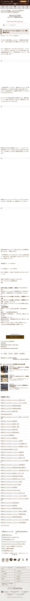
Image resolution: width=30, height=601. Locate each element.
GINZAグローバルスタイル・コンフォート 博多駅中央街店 (13, 514)
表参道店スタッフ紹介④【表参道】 (9, 357)
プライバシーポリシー (5, 581)
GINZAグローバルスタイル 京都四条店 (9, 505)
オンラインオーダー (5, 525)
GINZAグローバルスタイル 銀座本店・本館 (10, 423)
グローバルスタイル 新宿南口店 (7, 435)
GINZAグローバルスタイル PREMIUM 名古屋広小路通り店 (13, 467)
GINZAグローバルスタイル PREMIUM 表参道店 (11, 408)
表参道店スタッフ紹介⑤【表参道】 (21, 359)
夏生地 (5, 353)
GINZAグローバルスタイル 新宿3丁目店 (9, 411)
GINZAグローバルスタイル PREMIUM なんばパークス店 (13, 478)
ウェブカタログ (19, 573)
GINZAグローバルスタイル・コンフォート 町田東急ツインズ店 (14, 446)
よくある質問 (4, 573)
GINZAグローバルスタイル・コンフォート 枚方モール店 (13, 493)
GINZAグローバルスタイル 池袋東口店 (9, 438)
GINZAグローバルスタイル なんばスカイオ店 (10, 490)
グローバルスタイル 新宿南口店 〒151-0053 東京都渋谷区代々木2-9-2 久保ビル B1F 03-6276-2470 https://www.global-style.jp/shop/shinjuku (9, 345)
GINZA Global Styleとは (21, 567)
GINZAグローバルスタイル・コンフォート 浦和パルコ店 (13, 457)
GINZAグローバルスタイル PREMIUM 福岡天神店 (11, 516)
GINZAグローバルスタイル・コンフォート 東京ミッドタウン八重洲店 (15, 417)
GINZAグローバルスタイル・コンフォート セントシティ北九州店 (15, 519)
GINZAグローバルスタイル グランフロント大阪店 (11, 481)
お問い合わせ (4, 576)
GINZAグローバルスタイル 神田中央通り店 (10, 432)
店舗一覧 (3, 571)
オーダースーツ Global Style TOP (7, 568)
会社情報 (18, 576)
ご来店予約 (18, 571)
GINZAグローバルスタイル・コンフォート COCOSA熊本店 (13, 522)
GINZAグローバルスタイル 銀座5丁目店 (9, 429)
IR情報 (2, 578)
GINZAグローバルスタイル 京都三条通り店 (10, 502)
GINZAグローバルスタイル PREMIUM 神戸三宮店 (11, 508)
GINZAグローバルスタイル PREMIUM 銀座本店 (11, 405)
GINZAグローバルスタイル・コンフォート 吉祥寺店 (12, 440)
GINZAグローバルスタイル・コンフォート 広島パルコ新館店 (14, 511)
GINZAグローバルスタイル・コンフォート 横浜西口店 (12, 452)
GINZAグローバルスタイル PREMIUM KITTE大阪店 (12, 476)
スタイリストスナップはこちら (15, 21)
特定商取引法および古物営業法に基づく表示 (7, 584)
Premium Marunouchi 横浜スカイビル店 (9, 449)
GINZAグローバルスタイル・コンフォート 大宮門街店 (12, 455)
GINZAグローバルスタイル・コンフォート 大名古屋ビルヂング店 (15, 470)
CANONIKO (22, 353)
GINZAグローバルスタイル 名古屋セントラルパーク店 (12, 473)
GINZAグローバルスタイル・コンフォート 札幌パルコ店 (13, 400)
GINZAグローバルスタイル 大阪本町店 (9, 487)
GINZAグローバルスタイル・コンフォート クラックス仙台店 (14, 402)
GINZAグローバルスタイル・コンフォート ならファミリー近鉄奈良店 (15, 499)
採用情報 (18, 578)
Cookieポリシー (19, 581)
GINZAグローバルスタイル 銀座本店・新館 (10, 426)
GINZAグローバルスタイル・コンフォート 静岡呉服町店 (13, 464)
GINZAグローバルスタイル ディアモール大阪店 (11, 484)
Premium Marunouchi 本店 (6, 414)
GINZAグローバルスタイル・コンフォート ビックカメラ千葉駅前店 (15, 461)
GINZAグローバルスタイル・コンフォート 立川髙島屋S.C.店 (14, 443)
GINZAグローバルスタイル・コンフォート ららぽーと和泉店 (14, 495)
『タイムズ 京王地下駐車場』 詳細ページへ (12, 324)
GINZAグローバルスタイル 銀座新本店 (9, 421)
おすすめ (10, 353)
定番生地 (16, 353)
